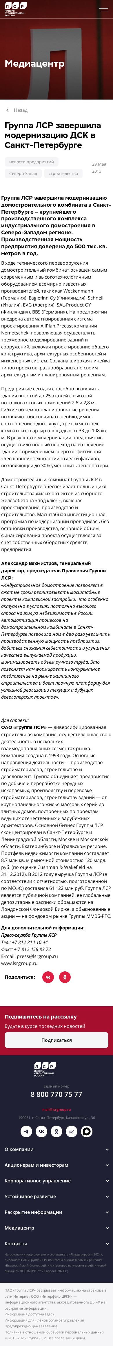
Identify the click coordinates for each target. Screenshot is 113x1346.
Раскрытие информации (33, 1212)
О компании (19, 1149)
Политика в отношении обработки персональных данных (54, 1332)
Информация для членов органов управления (44, 1320)
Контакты (16, 1243)
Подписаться (56, 1040)
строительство (63, 173)
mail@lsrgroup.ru (56, 1109)
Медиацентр (19, 1228)
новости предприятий (31, 161)
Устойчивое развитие (30, 1196)
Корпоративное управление (38, 1180)
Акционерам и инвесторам (36, 1165)
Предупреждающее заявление (31, 1326)
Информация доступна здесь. (30, 1314)
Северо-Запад (23, 173)
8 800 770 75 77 (56, 1094)
